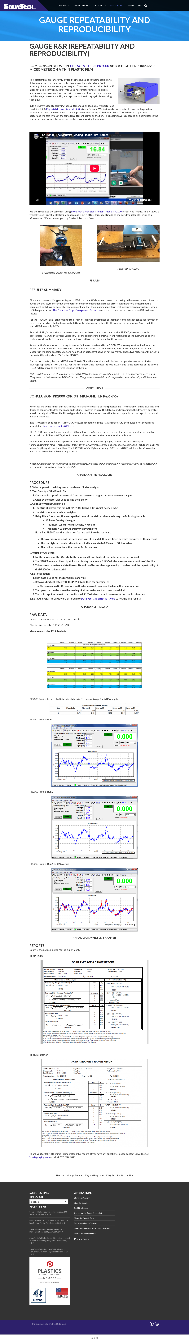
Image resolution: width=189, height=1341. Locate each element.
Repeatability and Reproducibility (64, 109)
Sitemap (61, 1323)
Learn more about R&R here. (58, 425)
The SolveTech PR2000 (89, 66)
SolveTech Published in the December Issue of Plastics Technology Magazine (49, 1239)
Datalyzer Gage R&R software (98, 598)
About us (64, 5)
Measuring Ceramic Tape (84, 1218)
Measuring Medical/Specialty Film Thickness (92, 1228)
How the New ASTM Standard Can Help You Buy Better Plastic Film (48, 1221)
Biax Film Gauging (81, 1203)
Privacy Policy (81, 1239)
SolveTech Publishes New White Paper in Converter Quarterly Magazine (47, 1250)
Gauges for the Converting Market (88, 1213)
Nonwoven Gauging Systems (85, 1223)
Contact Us (134, 5)
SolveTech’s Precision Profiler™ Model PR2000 (96, 211)
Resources (116, 5)
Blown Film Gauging (82, 1198)
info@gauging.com (39, 1157)
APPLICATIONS (82, 5)
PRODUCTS (100, 5)
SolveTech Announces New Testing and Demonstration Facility (46, 1230)
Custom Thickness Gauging (85, 1233)
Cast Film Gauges (81, 1208)
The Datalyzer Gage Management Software (76, 310)
